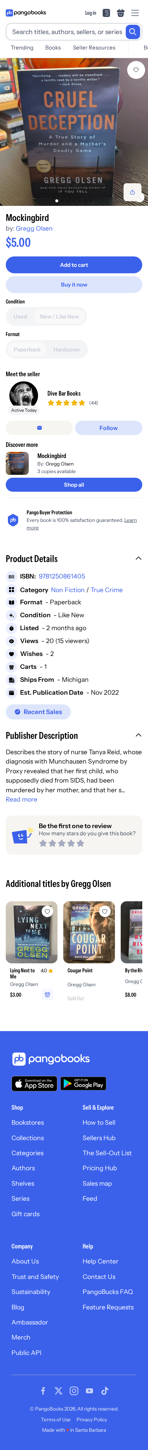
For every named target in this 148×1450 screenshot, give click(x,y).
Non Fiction (68, 590)
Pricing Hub (100, 1168)
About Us (25, 1261)
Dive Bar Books (63, 393)
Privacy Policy (92, 1419)
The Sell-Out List (107, 1153)
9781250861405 (62, 576)
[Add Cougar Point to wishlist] (105, 911)
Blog (17, 1307)
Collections (27, 1138)
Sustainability (30, 1291)
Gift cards (25, 1214)
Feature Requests (108, 1307)
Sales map (97, 1183)
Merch (21, 1337)
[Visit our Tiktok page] (105, 1391)
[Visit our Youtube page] (89, 1391)
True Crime (107, 590)
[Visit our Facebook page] (43, 1391)
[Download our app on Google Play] (83, 1083)
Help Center (101, 1261)
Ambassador (29, 1322)
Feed (90, 1198)
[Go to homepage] (26, 12)
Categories (27, 1153)
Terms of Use (56, 1419)
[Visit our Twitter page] (58, 1391)
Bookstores (27, 1122)
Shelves (22, 1183)
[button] (74, 559)
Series (20, 1198)
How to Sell (99, 1122)
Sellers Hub (99, 1138)
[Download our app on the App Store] (34, 1083)
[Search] (133, 32)
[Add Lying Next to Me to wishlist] (47, 911)
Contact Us (99, 1276)
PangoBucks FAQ (108, 1291)
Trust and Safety (35, 1276)
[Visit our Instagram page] (74, 1391)
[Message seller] (39, 428)
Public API (26, 1352)
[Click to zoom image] (74, 132)
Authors (23, 1168)
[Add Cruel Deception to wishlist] (136, 70)
